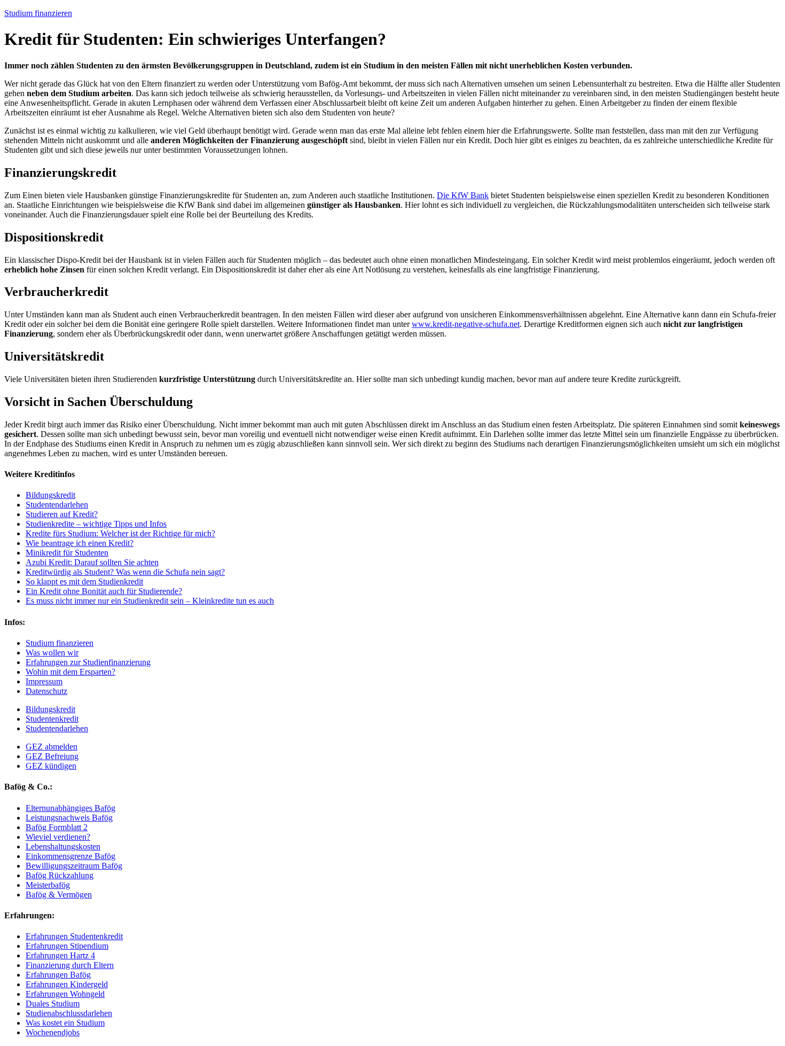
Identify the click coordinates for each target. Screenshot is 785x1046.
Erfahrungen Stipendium (67, 945)
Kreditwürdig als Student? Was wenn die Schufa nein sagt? (125, 571)
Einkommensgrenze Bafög (70, 856)
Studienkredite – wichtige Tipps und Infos (96, 523)
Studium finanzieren (38, 13)
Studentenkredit (52, 718)
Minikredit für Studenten (67, 552)
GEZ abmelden (51, 746)
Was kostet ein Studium (65, 1022)
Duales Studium (53, 1003)
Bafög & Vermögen (59, 894)
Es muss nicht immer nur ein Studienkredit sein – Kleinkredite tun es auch (150, 600)
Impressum (44, 681)
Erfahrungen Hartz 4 (60, 955)
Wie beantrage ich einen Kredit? (80, 543)
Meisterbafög (48, 884)
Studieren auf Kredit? (62, 514)
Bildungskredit (50, 494)
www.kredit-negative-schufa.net (466, 324)
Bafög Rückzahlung (59, 875)
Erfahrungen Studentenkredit (74, 936)
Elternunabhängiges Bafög (70, 808)
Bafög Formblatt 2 (57, 827)
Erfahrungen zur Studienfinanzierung (88, 662)
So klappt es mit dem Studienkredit (84, 581)
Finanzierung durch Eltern (70, 965)
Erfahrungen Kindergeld (67, 984)
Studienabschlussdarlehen (69, 1013)
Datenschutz (46, 691)
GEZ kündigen (51, 765)
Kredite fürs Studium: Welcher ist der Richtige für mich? (120, 533)
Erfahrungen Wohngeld (65, 993)
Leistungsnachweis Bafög (69, 817)
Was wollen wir (52, 652)
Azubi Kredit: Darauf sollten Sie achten (92, 562)
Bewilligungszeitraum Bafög (74, 865)
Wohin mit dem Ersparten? (70, 671)
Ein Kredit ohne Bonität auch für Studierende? (104, 591)
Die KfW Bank (463, 195)
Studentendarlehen (57, 504)
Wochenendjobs (53, 1032)
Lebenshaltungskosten (63, 846)
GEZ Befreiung (52, 756)
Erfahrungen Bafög (58, 974)
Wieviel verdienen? (58, 836)
